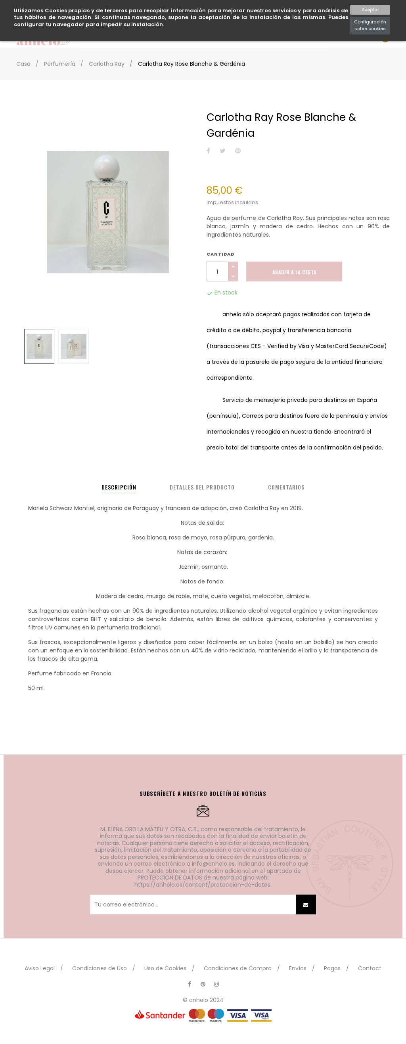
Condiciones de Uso (99, 968)
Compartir (208, 151)
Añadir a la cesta (294, 272)
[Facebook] (189, 984)
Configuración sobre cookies (370, 25)
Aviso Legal (40, 968)
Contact (369, 968)
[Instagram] (216, 984)
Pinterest (238, 151)
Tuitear (223, 151)
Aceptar (370, 9)
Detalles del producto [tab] (202, 487)
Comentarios (286, 487)
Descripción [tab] (119, 487)
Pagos (332, 968)
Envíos (297, 968)
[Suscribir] (306, 904)
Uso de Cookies (165, 968)
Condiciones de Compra (238, 968)
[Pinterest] (203, 984)
